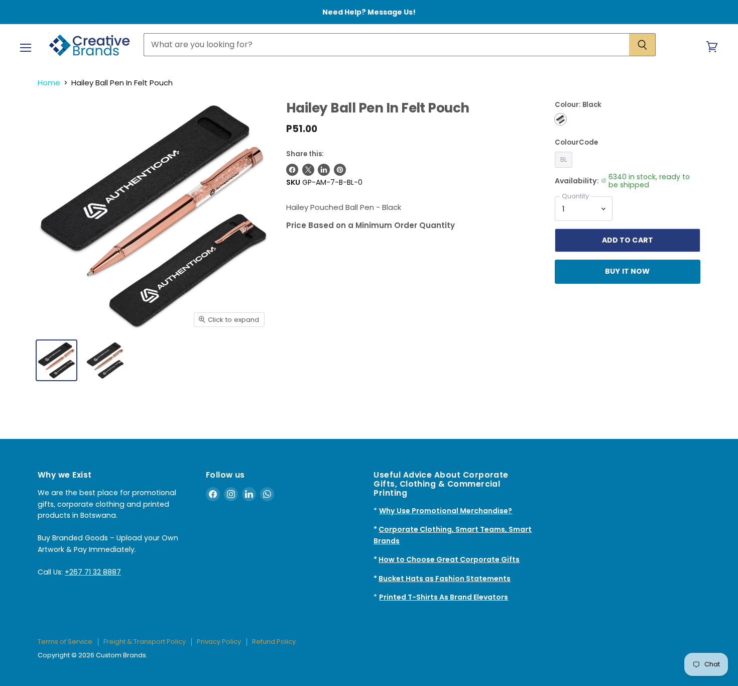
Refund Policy (274, 641)
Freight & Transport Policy (144, 641)
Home (49, 82)
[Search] (642, 44)
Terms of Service (65, 641)
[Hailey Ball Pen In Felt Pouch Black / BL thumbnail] (56, 360)
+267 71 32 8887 (93, 572)
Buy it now (627, 271)
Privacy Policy (219, 641)
